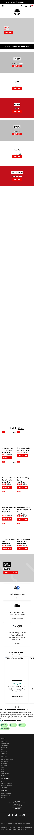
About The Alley (4, 751)
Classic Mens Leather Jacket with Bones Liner (9, 509)
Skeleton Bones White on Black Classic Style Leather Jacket (24, 510)
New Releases (4, 763)
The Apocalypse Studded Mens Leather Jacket (8, 449)
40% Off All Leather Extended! (7, 759)
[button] (6, 212)
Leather (2, 767)
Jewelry (2, 771)
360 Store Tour (4, 753)
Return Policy (4, 741)
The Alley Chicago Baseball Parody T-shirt (8, 298)
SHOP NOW (8, 32)
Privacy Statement (5, 743)
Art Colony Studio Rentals (6, 793)
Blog (2, 749)
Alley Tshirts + (4, 765)
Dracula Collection (5, 773)
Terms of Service (4, 747)
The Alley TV (3, 797)
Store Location (4, 787)
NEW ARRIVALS (5, 310)
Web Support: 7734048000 (6, 785)
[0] (31, 6)
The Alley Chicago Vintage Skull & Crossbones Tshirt (24, 209)
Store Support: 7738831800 (6, 783)
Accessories (3, 775)
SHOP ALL (20, 428)
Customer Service (20, 2)
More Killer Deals (4, 761)
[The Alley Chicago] (17, 12)
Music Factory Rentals (5, 795)
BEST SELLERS (5, 189)
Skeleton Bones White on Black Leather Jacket (8, 479)
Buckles (2, 769)
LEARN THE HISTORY (11, 572)
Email (2, 781)
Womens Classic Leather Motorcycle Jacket (8, 238)
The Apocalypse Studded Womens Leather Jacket (23, 449)
